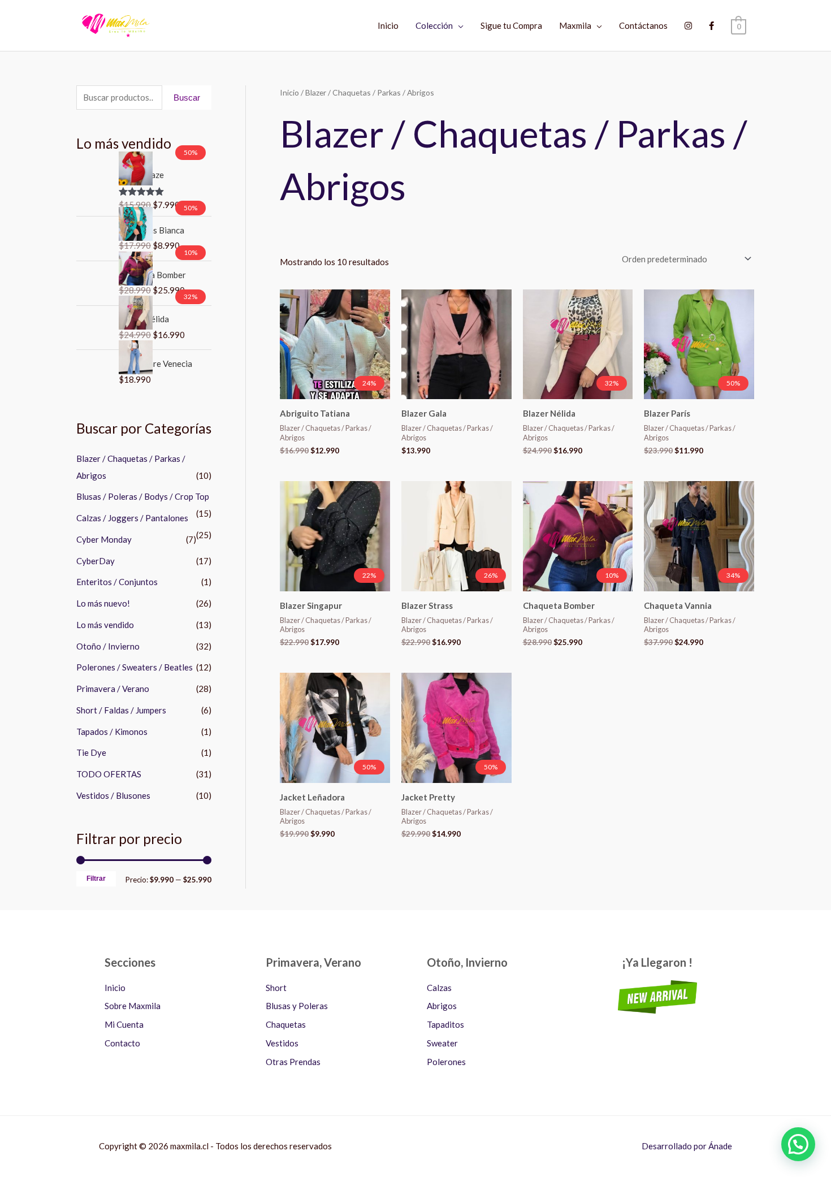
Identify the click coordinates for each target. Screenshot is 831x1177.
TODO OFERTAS (108, 774)
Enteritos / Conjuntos (117, 582)
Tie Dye (91, 752)
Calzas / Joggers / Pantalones (132, 518)
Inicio (388, 25)
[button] (798, 1144)
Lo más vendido (105, 625)
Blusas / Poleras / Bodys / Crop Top (142, 496)
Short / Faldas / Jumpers (121, 710)
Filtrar (96, 878)
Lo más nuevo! (103, 603)
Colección (434, 25)
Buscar (187, 97)
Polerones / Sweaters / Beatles (134, 667)
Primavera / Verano (112, 688)
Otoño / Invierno (108, 646)
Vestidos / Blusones (113, 795)
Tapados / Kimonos (112, 731)
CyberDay (95, 561)
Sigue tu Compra (511, 25)
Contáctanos (643, 25)
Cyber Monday (104, 539)
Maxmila (575, 25)
